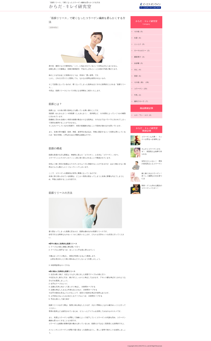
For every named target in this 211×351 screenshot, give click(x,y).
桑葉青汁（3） (139, 57)
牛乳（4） (138, 95)
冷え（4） (138, 70)
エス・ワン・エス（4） (143, 115)
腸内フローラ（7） (141, 101)
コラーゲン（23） (141, 89)
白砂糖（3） (139, 63)
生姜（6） (138, 38)
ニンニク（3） (139, 44)
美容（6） (138, 76)
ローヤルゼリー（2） (142, 51)
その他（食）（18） (142, 82)
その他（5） (139, 31)
